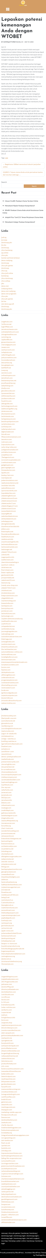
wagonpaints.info (7, 557)
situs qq (4, 271)
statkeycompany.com (9, 777)
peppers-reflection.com (10, 1215)
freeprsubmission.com (9, 595)
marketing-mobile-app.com (11, 1112)
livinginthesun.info (8, 1017)
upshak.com (5, 1145)
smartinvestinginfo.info (10, 542)
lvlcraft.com (5, 434)
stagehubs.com (6, 322)
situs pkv (4, 255)
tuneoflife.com (6, 1217)
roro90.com (5, 997)
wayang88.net (6, 514)
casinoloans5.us (7, 900)
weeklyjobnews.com (8, 1184)
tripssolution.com (7, 444)
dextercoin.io (6, 959)
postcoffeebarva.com (9, 1048)
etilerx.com (5, 529)
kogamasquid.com (8, 951)
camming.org (6, 337)
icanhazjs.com (6, 920)
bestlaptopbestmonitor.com (11, 869)
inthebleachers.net (8, 941)
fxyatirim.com (6, 401)
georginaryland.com (8, 872)
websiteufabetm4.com (9, 516)
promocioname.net (8, 833)
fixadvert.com (6, 746)
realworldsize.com (8, 1058)
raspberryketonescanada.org (11, 618)
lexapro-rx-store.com (9, 943)
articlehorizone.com (8, 452)
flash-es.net (5, 1143)
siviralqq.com (6, 1151)
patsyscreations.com (8, 357)
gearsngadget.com (8, 467)
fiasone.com (5, 1117)
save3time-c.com (7, 751)
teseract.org (5, 583)
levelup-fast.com (7, 475)
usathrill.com (6, 624)
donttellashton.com (8, 992)
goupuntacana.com (8, 342)
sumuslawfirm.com (8, 1161)
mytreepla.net (6, 478)
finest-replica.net (7, 572)
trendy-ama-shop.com (9, 585)
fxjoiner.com (5, 670)
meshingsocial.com (8, 1107)
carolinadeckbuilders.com (10, 780)
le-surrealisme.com (8, 769)
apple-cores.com (7, 931)
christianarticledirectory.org (11, 961)
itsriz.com (4, 1020)
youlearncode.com (8, 398)
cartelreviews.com (8, 424)
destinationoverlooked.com (11, 1197)
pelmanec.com (6, 984)
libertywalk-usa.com (8, 718)
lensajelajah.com (7, 365)
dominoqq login (7, 1236)
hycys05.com (6, 1087)
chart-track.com (7, 828)
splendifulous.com (8, 488)
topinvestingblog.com (9, 782)
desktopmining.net (8, 938)
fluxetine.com (6, 892)
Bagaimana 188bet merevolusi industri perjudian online (22, 165)
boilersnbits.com (7, 1074)
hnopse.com (5, 1204)
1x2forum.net (6, 324)
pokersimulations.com (9, 480)
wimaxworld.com (7, 836)
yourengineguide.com (9, 631)
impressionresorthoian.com (11, 1153)
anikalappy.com (7, 521)
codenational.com (7, 677)
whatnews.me (6, 567)
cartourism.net (6, 928)
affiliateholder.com (8, 1222)
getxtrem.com (6, 1102)
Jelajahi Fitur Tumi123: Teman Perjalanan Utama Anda (24, 217)
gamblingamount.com (9, 1199)
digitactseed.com (7, 432)
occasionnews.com (8, 1207)
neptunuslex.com (7, 731)
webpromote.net (7, 859)
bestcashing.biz (7, 841)
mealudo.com (6, 1122)
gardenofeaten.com (8, 1084)
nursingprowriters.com (9, 1163)
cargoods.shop (6, 1023)
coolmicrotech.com (8, 644)
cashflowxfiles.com (8, 1097)
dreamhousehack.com (9, 647)
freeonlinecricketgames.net (11, 838)
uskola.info (5, 554)
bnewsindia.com (7, 603)
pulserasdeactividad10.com (11, 933)
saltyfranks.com (7, 790)
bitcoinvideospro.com (9, 1028)
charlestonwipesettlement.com (12, 1179)
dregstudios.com (7, 818)
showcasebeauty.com (9, 772)
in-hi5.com (5, 1002)
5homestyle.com (7, 964)
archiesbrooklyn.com (9, 846)
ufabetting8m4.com (8, 496)
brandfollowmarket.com (10, 1181)
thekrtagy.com (6, 639)
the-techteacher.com (9, 649)
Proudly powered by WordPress (12, 1252)
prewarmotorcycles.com (10, 762)
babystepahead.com (8, 1194)
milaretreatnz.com (8, 805)
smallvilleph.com (7, 810)
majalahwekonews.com (9, 979)
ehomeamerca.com (8, 414)
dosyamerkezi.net (7, 767)
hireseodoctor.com (8, 470)
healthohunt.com (7, 537)
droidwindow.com (8, 593)
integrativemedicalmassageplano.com (15, 1135)
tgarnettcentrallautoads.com (11, 744)
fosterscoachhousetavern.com (12, 1069)
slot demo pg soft (7, 304)
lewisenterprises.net (8, 380)
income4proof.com (8, 360)
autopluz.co (5, 749)
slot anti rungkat (33, 1238)
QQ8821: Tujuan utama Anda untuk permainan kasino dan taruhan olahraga (23, 173)
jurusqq (4, 240)
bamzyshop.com (7, 608)
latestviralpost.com (8, 1076)
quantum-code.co (7, 565)
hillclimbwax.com (7, 1202)
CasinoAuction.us (7, 902)
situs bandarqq (6, 250)
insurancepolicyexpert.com (11, 774)
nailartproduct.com (8, 429)
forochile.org (6, 826)
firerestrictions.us (7, 844)
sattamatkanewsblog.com (10, 1171)
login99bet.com (7, 327)
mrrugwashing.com (8, 1138)
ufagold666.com (7, 598)
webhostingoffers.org (9, 409)
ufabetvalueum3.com (9, 501)
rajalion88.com (6, 339)
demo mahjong (6, 260)
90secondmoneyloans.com (11, 437)
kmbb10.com (6, 1099)
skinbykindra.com (7, 672)
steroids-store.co (7, 861)
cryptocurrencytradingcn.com (12, 1174)
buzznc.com (5, 667)
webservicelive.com (8, 703)
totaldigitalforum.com (9, 657)
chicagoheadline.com (9, 334)
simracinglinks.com (8, 764)
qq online (4, 253)
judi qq (3, 237)
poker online (21, 1241)
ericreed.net (5, 890)
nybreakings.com (7, 634)
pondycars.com (7, 611)
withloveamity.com (8, 396)
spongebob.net (6, 1040)
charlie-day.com (7, 1125)
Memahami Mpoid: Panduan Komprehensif (20, 206)
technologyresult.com (9, 406)
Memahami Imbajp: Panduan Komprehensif (20, 222)
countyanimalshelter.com (10, 1186)
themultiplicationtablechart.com (13, 954)
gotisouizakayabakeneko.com (12, 1035)
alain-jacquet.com (7, 1033)
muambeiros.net (7, 849)
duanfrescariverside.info (10, 526)
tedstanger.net (6, 549)
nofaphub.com (6, 352)
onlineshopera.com (8, 375)
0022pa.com (5, 797)
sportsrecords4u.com (9, 490)
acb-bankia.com (7, 1140)
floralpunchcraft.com (9, 1115)
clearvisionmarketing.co (10, 562)
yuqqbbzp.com (6, 455)
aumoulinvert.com (8, 910)
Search (4, 182)
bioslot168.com (7, 698)
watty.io (4, 1015)
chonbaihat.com (7, 854)
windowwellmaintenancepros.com (14, 1220)
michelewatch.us (7, 736)
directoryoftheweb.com (10, 989)
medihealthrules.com (9, 621)
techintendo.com (7, 416)
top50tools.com (7, 785)
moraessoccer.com (8, 823)
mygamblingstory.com (9, 976)
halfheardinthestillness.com (11, 885)
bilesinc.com (5, 803)
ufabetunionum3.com (9, 498)
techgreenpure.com (8, 419)
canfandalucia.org (7, 629)
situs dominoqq (7, 278)
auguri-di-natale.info (9, 733)
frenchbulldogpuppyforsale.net (12, 948)
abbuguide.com (7, 403)
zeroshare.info (6, 800)
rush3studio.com (7, 994)
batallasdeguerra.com (9, 815)
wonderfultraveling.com (10, 831)
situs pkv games (7, 265)
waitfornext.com (7, 560)
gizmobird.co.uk (7, 723)
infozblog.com (6, 851)
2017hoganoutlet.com (9, 982)
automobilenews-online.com (11, 652)
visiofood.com (6, 590)
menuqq (4, 1233)
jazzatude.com (6, 795)
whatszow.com (6, 411)
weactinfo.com (6, 1104)
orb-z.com (5, 1066)
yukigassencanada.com (9, 450)
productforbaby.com (8, 1063)
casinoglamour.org (8, 956)
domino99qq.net (7, 987)
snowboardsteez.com (9, 1092)
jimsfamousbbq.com (8, 716)
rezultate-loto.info (8, 485)
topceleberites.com (8, 493)
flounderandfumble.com (10, 534)
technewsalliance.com (9, 544)
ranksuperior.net (7, 1191)
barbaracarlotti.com (8, 936)
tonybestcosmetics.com (10, 665)
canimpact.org (6, 923)
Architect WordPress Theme (35, 1252)
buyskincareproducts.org (10, 946)
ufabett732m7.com (8, 588)
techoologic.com (7, 616)
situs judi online (7, 273)
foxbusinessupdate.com (10, 1130)
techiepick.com (6, 606)
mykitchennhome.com (9, 908)
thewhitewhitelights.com (10, 877)
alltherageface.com (8, 675)
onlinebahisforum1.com (10, 332)
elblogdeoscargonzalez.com (11, 856)
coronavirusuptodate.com (10, 460)
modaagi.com (6, 808)
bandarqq (5, 276)
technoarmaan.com (8, 659)
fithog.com (5, 867)
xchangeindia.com (8, 642)
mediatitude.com (7, 759)
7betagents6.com (7, 457)
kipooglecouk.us (7, 905)
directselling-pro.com (9, 685)
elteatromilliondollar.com (10, 1051)
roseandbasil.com (7, 874)
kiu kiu (3, 245)
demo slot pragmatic (8, 294)
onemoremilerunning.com (10, 1089)
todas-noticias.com (8, 1007)
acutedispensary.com (9, 1168)
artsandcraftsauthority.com (11, 700)
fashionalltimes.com (8, 654)
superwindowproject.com (10, 915)
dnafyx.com (5, 388)
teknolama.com (7, 1061)
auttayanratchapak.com (10, 1046)
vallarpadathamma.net (9, 1056)
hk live (3, 301)
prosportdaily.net (7, 578)
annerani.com (6, 792)
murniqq (4, 1241)
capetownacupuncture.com (11, 1025)
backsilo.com (6, 1148)
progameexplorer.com (9, 680)
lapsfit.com (5, 473)
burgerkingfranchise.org (10, 1053)
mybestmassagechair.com (10, 887)
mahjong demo (6, 288)
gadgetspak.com (7, 465)
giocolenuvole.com (8, 391)
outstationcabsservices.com (11, 636)
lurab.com (5, 690)
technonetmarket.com (9, 547)
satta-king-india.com (9, 447)
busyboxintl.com (7, 1043)
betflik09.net (6, 368)
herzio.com (5, 999)
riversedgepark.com (8, 345)
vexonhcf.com (6, 754)
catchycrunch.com (8, 350)
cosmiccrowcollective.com (10, 1030)
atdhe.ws (4, 879)
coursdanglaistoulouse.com (11, 728)
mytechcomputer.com (9, 695)
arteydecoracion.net (8, 864)
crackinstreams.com (8, 462)
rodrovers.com (6, 442)
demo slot (5, 286)
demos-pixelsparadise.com (11, 757)
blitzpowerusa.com (8, 1081)
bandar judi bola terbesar (10, 258)
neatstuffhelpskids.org (9, 821)
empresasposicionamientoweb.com (14, 662)
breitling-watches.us (8, 741)
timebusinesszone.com (9, 1212)
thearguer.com (6, 1110)
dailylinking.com (7, 386)
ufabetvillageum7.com (9, 506)
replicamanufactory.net (9, 483)
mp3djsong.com (7, 726)
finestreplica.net (7, 531)
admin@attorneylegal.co (13, 42)
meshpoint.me (6, 1038)
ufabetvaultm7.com (8, 503)
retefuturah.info (7, 539)
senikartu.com (6, 1010)
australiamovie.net (8, 721)
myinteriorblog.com (8, 601)
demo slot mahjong (8, 291)
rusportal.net (6, 1012)
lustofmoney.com (7, 1209)
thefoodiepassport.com (10, 913)
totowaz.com (6, 1176)
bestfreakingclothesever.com (11, 1156)
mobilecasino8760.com (9, 895)
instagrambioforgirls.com (10, 1094)
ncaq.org (4, 370)
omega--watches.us (8, 739)
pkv (2, 283)
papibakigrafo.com (8, 918)
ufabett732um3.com (8, 552)
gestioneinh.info (7, 575)
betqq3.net (5, 897)
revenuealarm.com (8, 688)
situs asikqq (5, 281)
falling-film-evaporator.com (11, 1158)
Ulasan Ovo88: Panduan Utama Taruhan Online (21, 201)
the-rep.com (5, 787)
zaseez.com (5, 347)
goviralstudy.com (7, 925)
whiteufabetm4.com (8, 519)
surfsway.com (6, 426)
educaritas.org (6, 362)
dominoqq (5, 248)
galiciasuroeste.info (8, 813)
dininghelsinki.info (8, 524)
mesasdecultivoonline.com (11, 1071)
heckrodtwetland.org (9, 882)
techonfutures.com (8, 613)
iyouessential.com (8, 393)
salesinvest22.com (8, 580)
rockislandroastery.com (10, 682)
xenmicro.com (6, 373)
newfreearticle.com (8, 1079)
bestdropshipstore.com (10, 421)
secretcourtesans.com (9, 329)
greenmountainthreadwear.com (13, 1166)
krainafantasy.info (8, 1005)
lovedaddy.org (6, 1133)
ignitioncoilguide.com (9, 693)
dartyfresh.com (7, 378)
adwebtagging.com (8, 1189)
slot (6, 158)
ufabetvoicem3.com (8, 508)
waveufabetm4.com (8, 511)
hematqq (12, 1241)
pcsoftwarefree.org (8, 383)
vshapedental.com (8, 626)
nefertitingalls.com (8, 355)
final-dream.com (7, 570)
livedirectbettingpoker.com (11, 1127)
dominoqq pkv (6, 242)
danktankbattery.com (9, 1120)
